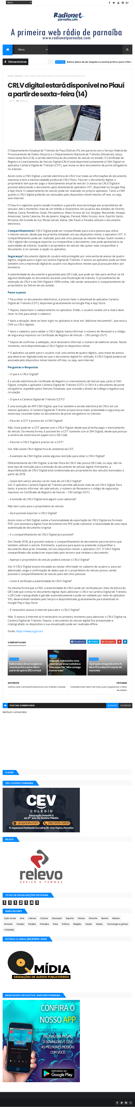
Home (11, 76)
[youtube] (118, 3)
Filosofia (93, 918)
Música (53, 656)
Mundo (104, 918)
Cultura (44, 918)
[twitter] (114, 3)
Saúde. (99, 924)
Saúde (88, 924)
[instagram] (123, 3)
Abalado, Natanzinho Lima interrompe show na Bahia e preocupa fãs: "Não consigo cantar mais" (65, 665)
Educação (57, 918)
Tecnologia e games (117, 924)
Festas (81, 918)
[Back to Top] (130, 1103)
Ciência (32, 918)
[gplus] (127, 3)
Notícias (47, 62)
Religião (77, 924)
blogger (112, 705)
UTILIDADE (9, 929)
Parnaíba (44, 924)
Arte (22, 918)
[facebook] (109, 3)
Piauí (55, 924)
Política (65, 924)
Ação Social (10, 918)
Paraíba (32, 924)
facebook (125, 705)
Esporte (70, 918)
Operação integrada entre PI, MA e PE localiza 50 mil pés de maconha (105, 667)
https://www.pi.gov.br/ (29, 631)
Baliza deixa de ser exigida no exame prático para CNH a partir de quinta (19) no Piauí (25, 667)
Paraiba (20, 924)
